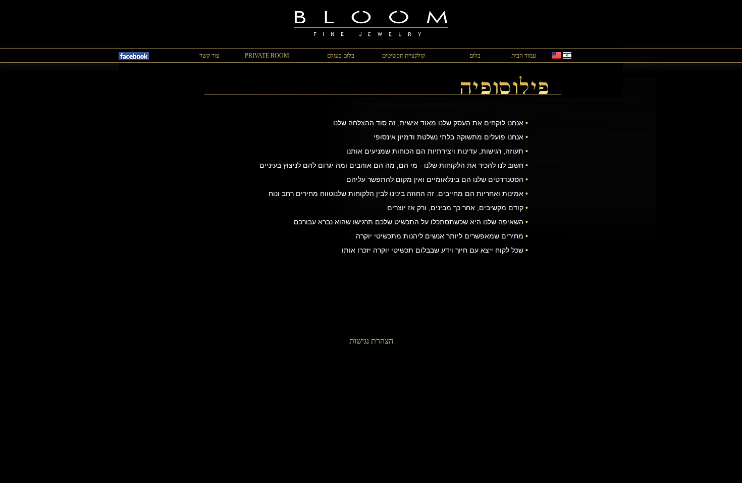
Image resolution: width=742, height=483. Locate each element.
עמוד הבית (523, 55)
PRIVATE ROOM (267, 55)
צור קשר (209, 55)
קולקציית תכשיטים (403, 55)
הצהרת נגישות (371, 340)
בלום (475, 55)
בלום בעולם (340, 55)
